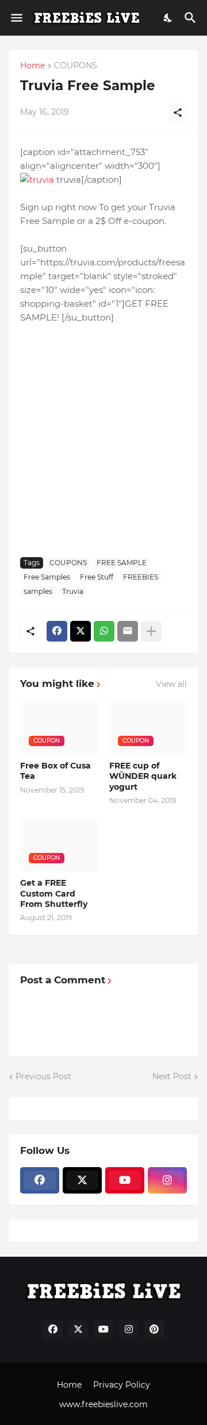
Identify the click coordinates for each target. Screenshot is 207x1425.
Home (32, 66)
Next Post (171, 1076)
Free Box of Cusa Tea (55, 770)
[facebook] (39, 1180)
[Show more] (151, 631)
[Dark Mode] (168, 18)
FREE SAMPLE (122, 562)
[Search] (192, 18)
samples (38, 591)
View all (171, 684)
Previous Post (43, 1076)
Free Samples (47, 577)
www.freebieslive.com (103, 1404)
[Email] (127, 631)
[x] (82, 1180)
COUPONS (75, 66)
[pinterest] (154, 1329)
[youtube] (124, 1180)
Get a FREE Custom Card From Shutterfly (53, 893)
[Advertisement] (103, 439)
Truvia (72, 591)
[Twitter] (80, 631)
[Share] (177, 112)
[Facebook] (57, 631)
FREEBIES (140, 577)
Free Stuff (96, 577)
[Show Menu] (16, 18)
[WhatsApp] (104, 631)
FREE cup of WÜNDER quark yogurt (143, 775)
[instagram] (167, 1180)
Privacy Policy (121, 1385)
